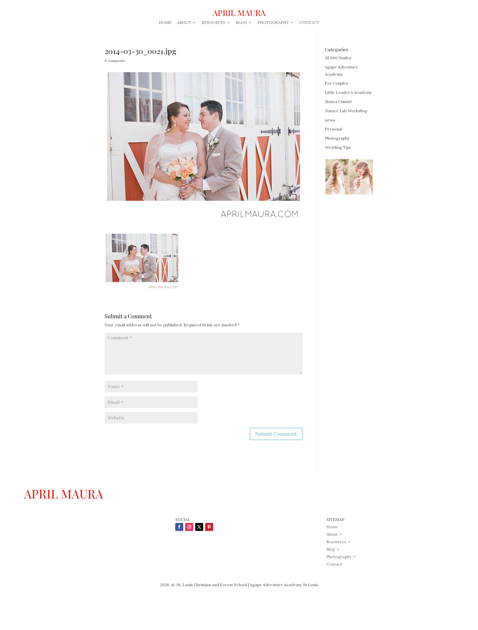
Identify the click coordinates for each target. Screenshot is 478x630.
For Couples (336, 83)
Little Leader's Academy (348, 92)
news (330, 119)
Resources (213, 23)
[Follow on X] (199, 527)
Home (165, 23)
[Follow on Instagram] (189, 527)
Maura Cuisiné (338, 101)
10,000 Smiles (338, 57)
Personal (333, 128)
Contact (309, 23)
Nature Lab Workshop (346, 110)
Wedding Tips (338, 147)
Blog (241, 23)
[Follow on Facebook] (179, 527)
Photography (273, 23)
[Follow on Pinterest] (209, 527)
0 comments (115, 60)
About (184, 23)
